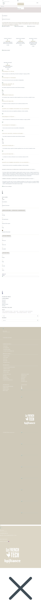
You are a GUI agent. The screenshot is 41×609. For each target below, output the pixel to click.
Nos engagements (6, 347)
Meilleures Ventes (22, 312)
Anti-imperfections (5, 219)
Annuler (3, 275)
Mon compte (5, 360)
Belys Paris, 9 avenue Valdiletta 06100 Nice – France (8, 535)
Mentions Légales (5, 390)
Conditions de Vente (6, 368)
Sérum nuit (4, 244)
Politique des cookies (6, 370)
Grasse (3, 257)
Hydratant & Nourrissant (9, 312)
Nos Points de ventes (24, 381)
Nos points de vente (6, 362)
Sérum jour (4, 240)
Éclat (3, 227)
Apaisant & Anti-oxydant (6, 223)
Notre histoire (5, 375)
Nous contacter (5, 357)
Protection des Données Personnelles (9, 367)
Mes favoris (23, 378)
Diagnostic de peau (6, 355)
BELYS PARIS (7, 432)
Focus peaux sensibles (6, 349)
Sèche (3, 270)
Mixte (3, 261)
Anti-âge (16, 311)
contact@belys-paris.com (4, 533)
